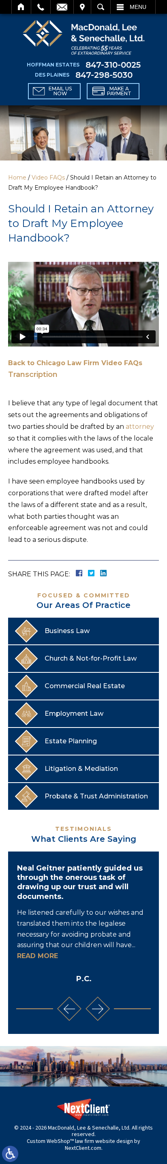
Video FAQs (48, 177)
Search (100, 7)
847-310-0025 (113, 65)
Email (62, 7)
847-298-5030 (104, 75)
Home (21, 7)
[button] (69, 1009)
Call (40, 7)
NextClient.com (83, 1148)
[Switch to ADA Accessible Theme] (10, 1154)
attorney (140, 426)
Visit (82, 7)
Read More (37, 956)
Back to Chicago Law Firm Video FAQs (75, 363)
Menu (138, 7)
